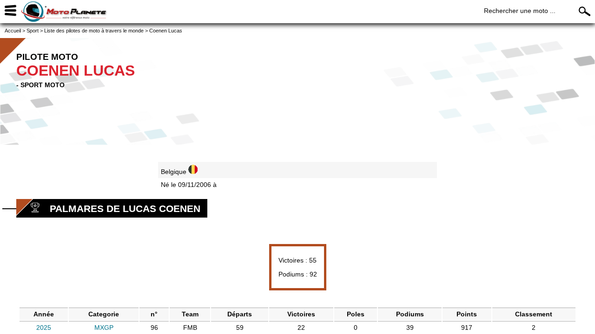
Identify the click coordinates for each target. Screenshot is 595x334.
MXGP (103, 327)
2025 (43, 327)
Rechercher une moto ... (519, 10)
